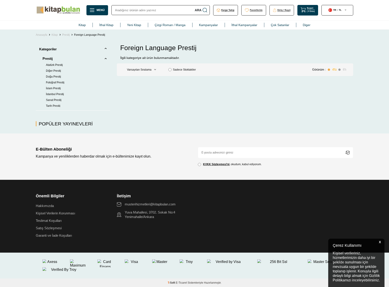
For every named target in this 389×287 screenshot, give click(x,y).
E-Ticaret (181, 282)
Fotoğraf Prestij (55, 82)
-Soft (172, 282)
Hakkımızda (45, 206)
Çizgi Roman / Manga (170, 25)
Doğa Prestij (53, 76)
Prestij (66, 34)
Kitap (82, 25)
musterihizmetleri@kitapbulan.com (150, 204)
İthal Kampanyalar (244, 25)
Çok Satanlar (280, 25)
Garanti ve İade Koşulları (54, 235)
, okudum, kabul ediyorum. (232, 164)
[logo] (58, 10)
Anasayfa (41, 34)
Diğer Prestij (53, 70)
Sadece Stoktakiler (184, 69)
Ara (198, 10)
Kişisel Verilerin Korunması (55, 213)
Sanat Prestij (53, 100)
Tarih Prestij (53, 105)
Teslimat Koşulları (49, 220)
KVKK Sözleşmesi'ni (216, 164)
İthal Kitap (106, 25)
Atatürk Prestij (54, 65)
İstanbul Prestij (55, 94)
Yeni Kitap (134, 25)
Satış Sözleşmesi (49, 228)
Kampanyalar (208, 25)
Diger (306, 25)
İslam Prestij (53, 88)
